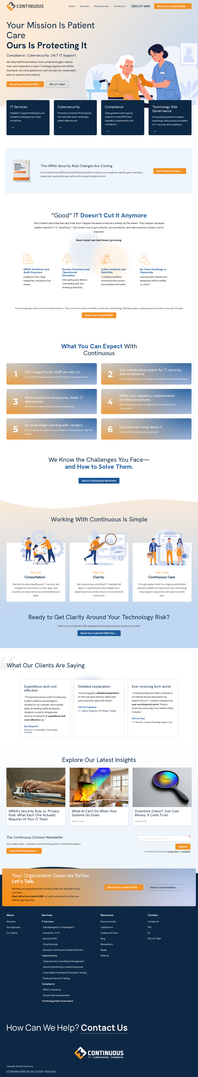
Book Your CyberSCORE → (172, 6)
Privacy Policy (50, 1071)
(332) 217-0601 (140, 6)
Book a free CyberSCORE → (124, 887)
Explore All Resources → (24, 850)
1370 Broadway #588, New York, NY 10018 (24, 1071)
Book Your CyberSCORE (99, 315)
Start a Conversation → (164, 887)
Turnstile (185, 851)
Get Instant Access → (170, 171)
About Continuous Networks (99, 480)
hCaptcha (172, 851)
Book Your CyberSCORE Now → (99, 633)
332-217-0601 (57, 84)
